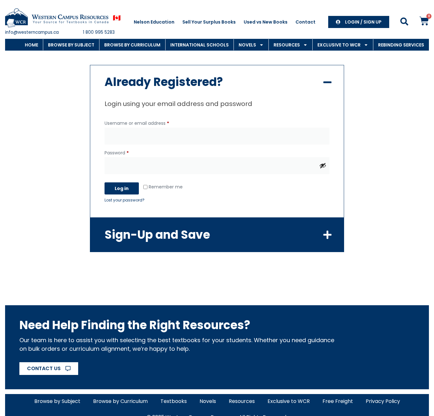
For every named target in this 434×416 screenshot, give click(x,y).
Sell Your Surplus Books (209, 22)
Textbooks (173, 401)
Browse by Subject (71, 45)
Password (126, 152)
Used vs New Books (266, 22)
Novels (247, 45)
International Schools (199, 45)
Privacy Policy (383, 401)
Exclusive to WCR (339, 45)
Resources (287, 45)
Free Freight (337, 401)
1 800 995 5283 (99, 32)
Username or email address (146, 122)
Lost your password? (125, 200)
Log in (122, 188)
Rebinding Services (401, 45)
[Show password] (322, 165)
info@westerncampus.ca (32, 32)
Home (31, 45)
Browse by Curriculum (132, 45)
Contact (305, 22)
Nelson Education (154, 22)
